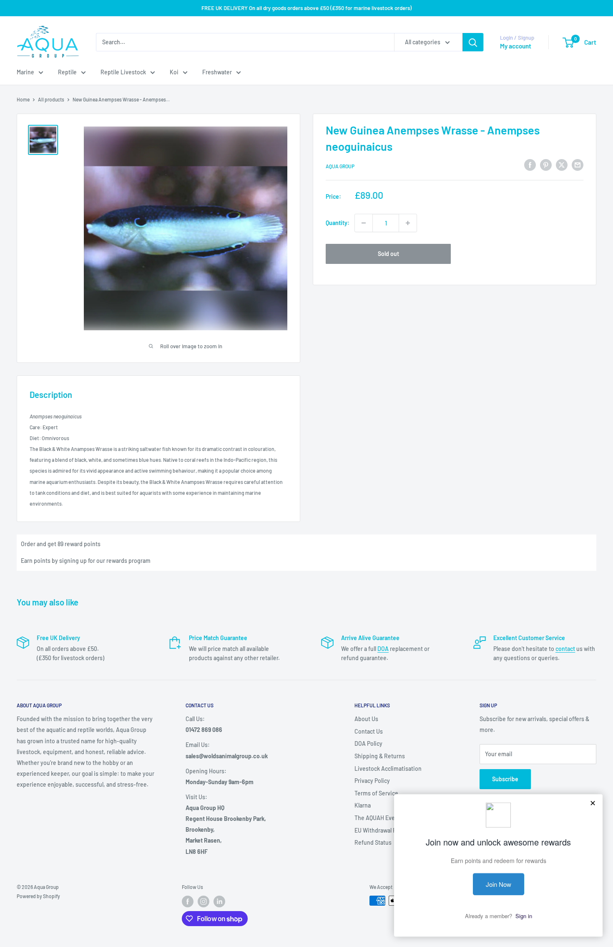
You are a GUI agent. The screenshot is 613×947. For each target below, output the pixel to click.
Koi (174, 72)
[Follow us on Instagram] (203, 901)
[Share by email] (577, 165)
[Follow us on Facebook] (187, 901)
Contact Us (368, 731)
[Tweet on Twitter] (562, 165)
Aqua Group (340, 166)
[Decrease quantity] (363, 223)
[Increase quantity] (408, 223)
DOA (383, 648)
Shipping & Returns (379, 756)
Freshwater (217, 72)
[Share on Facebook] (530, 165)
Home (23, 99)
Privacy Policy (372, 780)
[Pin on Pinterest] (546, 165)
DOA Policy (368, 743)
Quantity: (337, 222)
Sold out (388, 253)
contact (565, 648)
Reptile (67, 72)
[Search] (472, 42)
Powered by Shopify (38, 896)
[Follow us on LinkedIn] (219, 901)
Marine (25, 72)
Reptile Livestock (123, 72)
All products (51, 99)
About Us (366, 718)
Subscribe (505, 778)
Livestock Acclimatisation (388, 768)
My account (515, 46)
